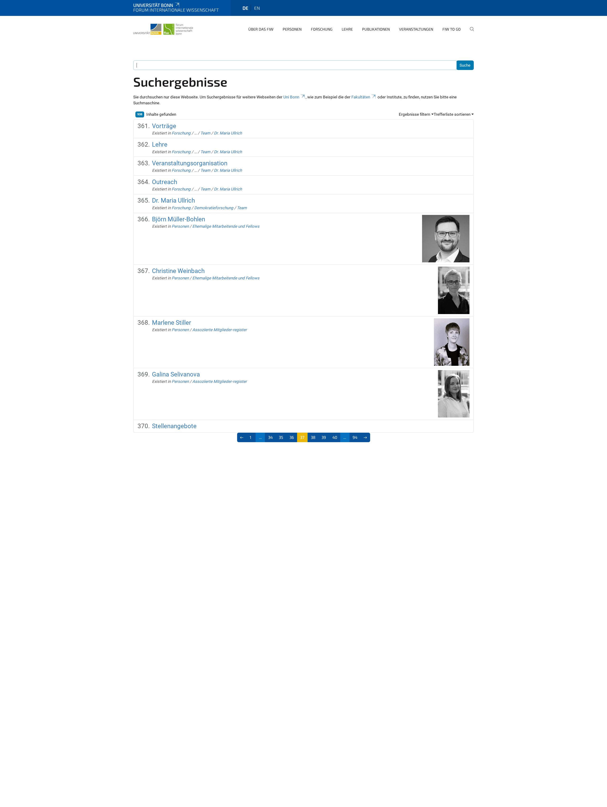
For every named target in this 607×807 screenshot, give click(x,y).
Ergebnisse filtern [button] (414, 114)
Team (205, 133)
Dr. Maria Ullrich (228, 133)
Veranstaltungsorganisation (189, 163)
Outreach (164, 182)
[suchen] (470, 32)
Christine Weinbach (178, 270)
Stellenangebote (174, 426)
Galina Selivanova (176, 374)
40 (334, 437)
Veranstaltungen (416, 29)
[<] (242, 437)
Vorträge (164, 126)
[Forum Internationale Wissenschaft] (163, 28)
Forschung (321, 29)
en (257, 8)
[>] (365, 437)
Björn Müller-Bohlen (178, 219)
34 (270, 437)
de (245, 8)
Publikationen (376, 29)
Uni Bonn (291, 97)
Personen (292, 29)
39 (324, 437)
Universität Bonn (153, 5)
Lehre (347, 29)
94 (355, 437)
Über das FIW (260, 29)
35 (281, 437)
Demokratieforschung (213, 207)
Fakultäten (360, 97)
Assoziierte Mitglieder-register (219, 329)
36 (292, 437)
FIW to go (451, 29)
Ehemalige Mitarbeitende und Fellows (225, 226)
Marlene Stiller (171, 322)
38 (313, 437)
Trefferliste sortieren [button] (452, 114)
